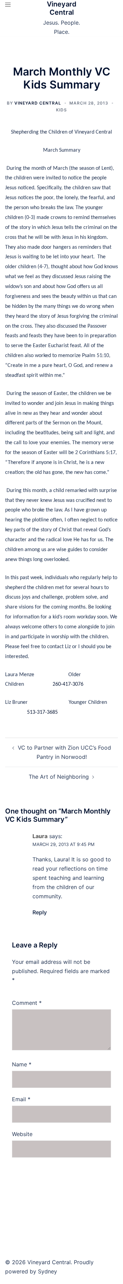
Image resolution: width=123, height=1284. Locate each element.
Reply (39, 912)
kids (61, 109)
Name (21, 1064)
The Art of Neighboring (59, 776)
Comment (27, 1002)
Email (21, 1099)
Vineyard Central (62, 8)
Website (22, 1134)
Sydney (47, 1271)
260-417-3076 (68, 684)
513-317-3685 (42, 712)
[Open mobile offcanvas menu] (8, 4)
